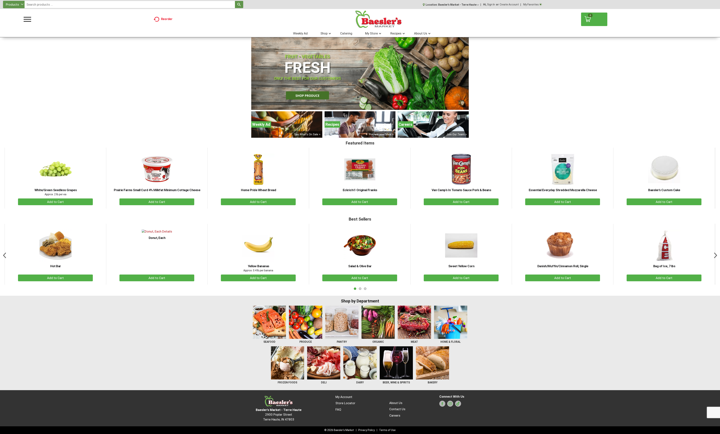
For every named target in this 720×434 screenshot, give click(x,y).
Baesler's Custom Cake (664, 190)
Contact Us (397, 409)
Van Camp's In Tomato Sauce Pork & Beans (461, 190)
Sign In (491, 4)
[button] (458, 4)
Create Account (509, 4)
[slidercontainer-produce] (360, 73)
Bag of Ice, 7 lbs (664, 266)
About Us (395, 403)
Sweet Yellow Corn (461, 266)
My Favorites (531, 4)
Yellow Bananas (258, 266)
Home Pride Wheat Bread (258, 190)
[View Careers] (433, 124)
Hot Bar (55, 266)
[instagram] (450, 405)
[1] (356, 106)
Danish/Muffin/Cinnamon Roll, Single (562, 266)
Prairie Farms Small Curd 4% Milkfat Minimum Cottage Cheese (157, 190)
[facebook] (442, 405)
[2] (360, 106)
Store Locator (345, 403)
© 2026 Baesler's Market (339, 430)
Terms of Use (387, 430)
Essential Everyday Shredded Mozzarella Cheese (563, 190)
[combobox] (14, 4)
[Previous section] (4, 254)
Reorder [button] (166, 19)
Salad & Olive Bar (360, 266)
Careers (394, 415)
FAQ (338, 409)
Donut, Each (157, 238)
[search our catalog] (239, 4)
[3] (364, 106)
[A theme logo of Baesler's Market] (378, 19)
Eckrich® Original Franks (360, 190)
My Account (343, 397)
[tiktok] (458, 405)
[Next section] (715, 254)
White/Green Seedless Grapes (55, 190)
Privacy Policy (366, 430)
